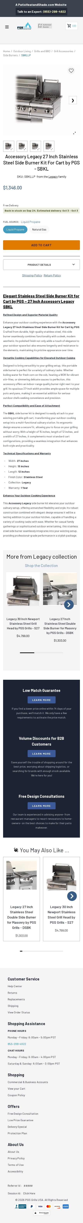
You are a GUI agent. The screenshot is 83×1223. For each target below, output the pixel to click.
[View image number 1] (8, 146)
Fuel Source (10, 221)
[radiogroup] (41, 229)
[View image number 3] (35, 146)
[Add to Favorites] (71, 70)
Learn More (41, 699)
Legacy (53, 176)
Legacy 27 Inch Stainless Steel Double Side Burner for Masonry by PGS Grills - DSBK (21, 917)
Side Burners (10, 55)
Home (6, 51)
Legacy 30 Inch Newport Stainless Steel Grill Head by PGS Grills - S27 (23, 623)
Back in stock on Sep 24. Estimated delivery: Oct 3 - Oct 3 (41, 210)
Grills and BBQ (42, 51)
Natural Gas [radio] (39, 229)
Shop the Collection (41, 565)
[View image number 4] (49, 146)
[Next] (69, 604)
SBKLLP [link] (26, 55)
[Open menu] (7, 27)
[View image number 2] (22, 146)
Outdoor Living (22, 51)
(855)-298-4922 (54, 11)
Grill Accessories (63, 51)
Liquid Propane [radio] (15, 229)
